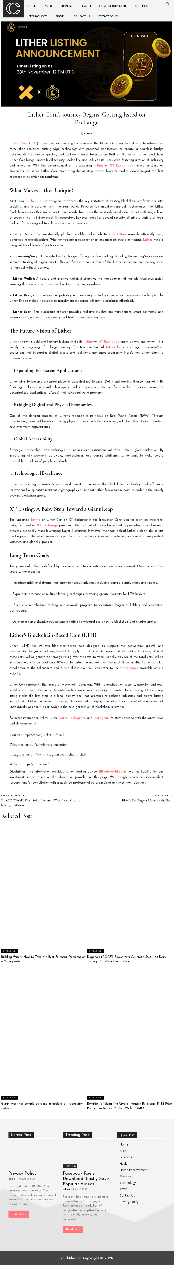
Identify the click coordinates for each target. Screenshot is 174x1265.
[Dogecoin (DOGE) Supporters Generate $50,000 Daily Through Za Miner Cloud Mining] (129, 889)
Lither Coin (19, 143)
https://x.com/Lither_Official (43, 735)
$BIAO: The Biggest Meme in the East (146, 800)
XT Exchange (108, 341)
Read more (19, 1214)
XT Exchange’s (121, 165)
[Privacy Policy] (32, 1156)
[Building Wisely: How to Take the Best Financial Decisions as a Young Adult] (43, 889)
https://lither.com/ (36, 764)
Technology (70, 1166)
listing (98, 165)
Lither (121, 234)
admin (88, 133)
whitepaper (129, 668)
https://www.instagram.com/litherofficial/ (56, 754)
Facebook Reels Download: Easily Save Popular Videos (86, 1178)
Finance (9, 951)
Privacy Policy (22, 1173)
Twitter (63, 718)
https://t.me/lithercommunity (46, 744)
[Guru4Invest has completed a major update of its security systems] (43, 1036)
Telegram (78, 718)
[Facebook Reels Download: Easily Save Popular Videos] (87, 1156)
